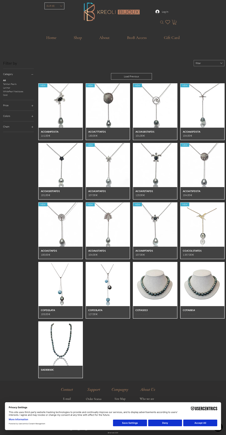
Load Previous (131, 76)
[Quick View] (61, 165)
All (4, 80)
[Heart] (167, 22)
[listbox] (54, 5)
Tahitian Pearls (9, 84)
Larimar (6, 87)
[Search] (161, 22)
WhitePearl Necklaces (13, 91)
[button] (54, 5)
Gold (5, 95)
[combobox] (209, 63)
